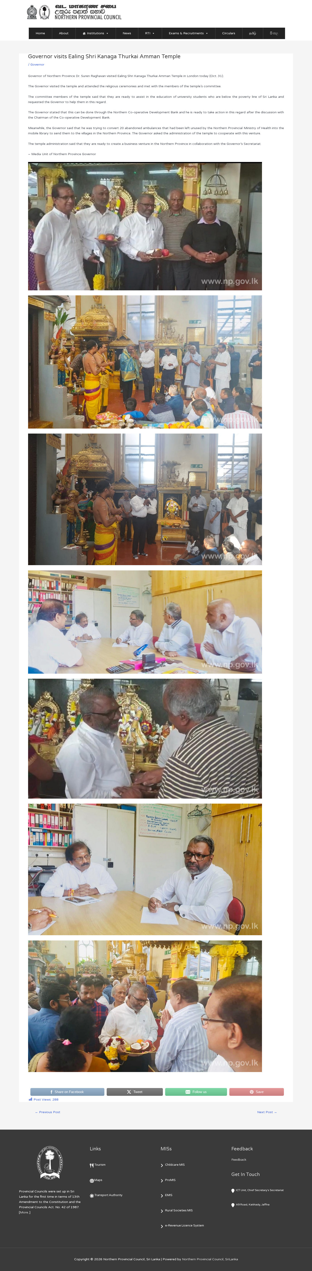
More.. (24, 1212)
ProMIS (170, 1180)
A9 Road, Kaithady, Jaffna (253, 1204)
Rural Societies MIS (179, 1210)
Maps (98, 1180)
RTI (147, 33)
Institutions (95, 33)
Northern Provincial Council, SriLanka (210, 1259)
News (127, 33)
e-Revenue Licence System (184, 1225)
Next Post (267, 1112)
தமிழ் (252, 33)
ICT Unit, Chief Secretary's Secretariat (260, 1190)
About (64, 33)
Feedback (238, 1160)
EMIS (168, 1195)
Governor (37, 64)
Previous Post (47, 1112)
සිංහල (274, 33)
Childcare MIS (175, 1165)
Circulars (228, 33)
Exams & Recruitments (186, 33)
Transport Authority (108, 1195)
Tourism (100, 1165)
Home (40, 33)
